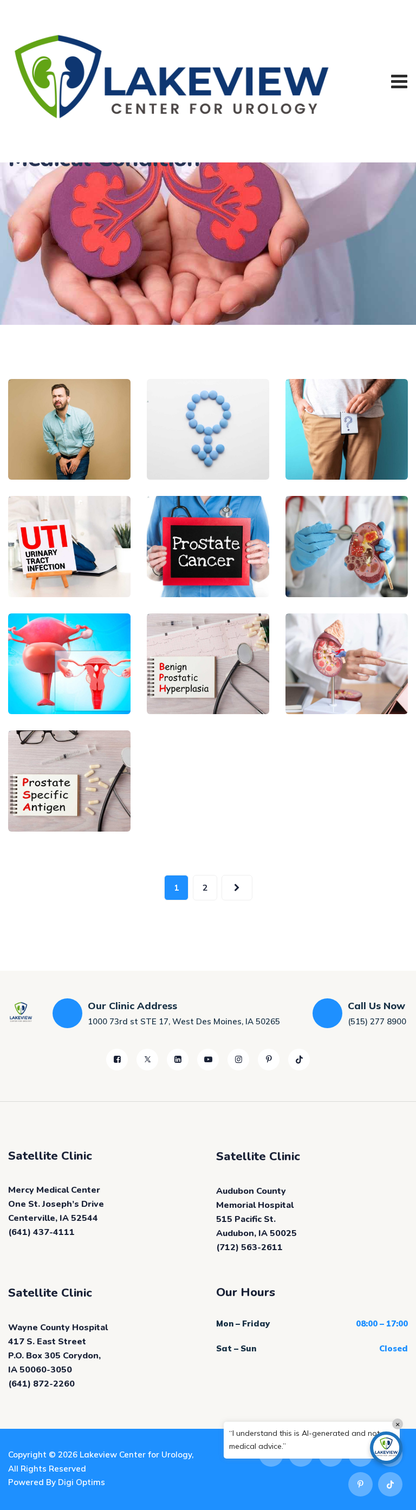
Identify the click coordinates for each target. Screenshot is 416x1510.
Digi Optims (81, 1482)
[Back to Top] (393, 1492)
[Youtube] (208, 1059)
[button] (386, 1447)
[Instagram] (238, 1059)
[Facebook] (117, 1059)
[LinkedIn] (177, 1059)
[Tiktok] (299, 1059)
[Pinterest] (269, 1059)
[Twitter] (147, 1059)
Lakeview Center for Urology (136, 1454)
